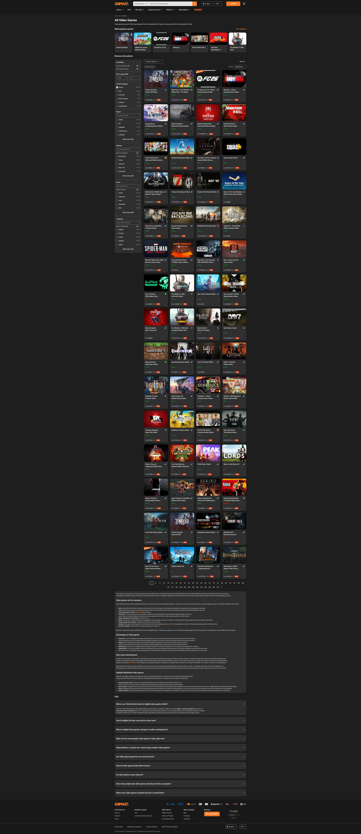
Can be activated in (122, 66)
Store (120, 16)
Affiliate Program (167, 813)
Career (117, 819)
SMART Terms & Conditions (170, 827)
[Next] (222, 587)
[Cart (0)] (244, 4)
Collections (187, 819)
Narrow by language (122, 226)
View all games (241, 29)
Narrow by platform (122, 153)
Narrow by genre (121, 189)
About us (117, 813)
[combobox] (170, 4)
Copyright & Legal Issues (134, 827)
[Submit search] (194, 4)
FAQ (136, 813)
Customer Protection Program (143, 816)
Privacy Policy (119, 827)
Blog (185, 813)
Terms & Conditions (151, 827)
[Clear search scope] (146, 4)
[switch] (138, 66)
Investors (117, 816)
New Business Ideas (168, 819)
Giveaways (187, 816)
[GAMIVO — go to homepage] (122, 3)
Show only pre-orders (122, 69)
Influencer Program (167, 816)
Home (116, 16)
